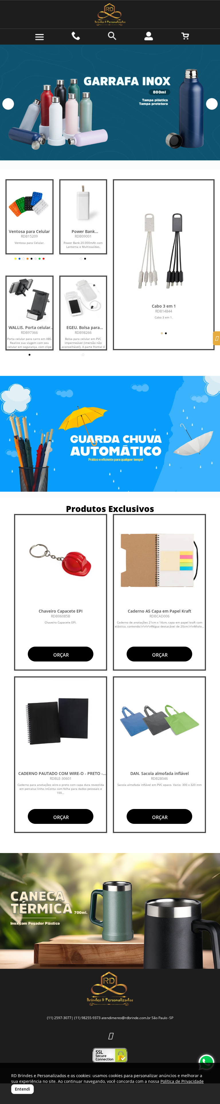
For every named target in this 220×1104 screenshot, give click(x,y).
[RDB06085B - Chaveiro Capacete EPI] (60, 560)
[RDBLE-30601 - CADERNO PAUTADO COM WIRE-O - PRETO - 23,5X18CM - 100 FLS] (60, 722)
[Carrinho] (185, 36)
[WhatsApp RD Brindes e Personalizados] (206, 1062)
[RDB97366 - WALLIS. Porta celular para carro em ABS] (29, 299)
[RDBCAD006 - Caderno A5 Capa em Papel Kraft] (159, 560)
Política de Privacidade (182, 1081)
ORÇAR (60, 655)
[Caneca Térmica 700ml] (110, 911)
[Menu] (39, 37)
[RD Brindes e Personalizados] (110, 14)
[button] (8, 104)
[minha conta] (148, 36)
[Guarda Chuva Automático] (110, 434)
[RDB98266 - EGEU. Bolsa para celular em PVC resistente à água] (83, 299)
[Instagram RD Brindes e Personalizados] (110, 1035)
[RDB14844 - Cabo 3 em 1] (163, 251)
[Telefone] (76, 36)
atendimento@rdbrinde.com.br (126, 1017)
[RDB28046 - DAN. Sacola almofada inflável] (159, 722)
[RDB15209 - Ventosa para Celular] (29, 203)
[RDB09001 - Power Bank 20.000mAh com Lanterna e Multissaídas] (83, 203)
